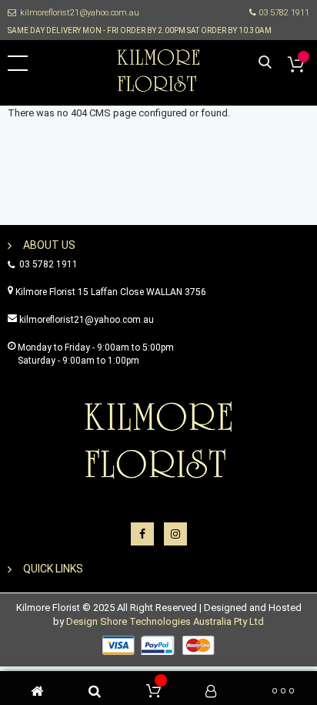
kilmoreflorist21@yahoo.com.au (79, 13)
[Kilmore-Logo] (158, 69)
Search (265, 62)
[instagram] (175, 534)
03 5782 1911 (282, 13)
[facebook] (142, 534)
